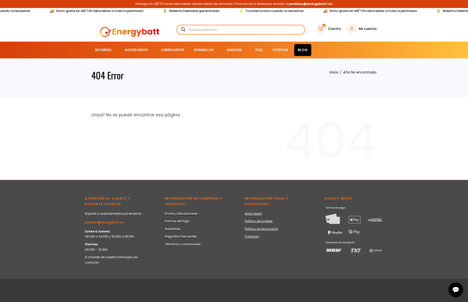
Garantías (172, 229)
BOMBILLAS (204, 49)
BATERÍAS (103, 49)
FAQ (259, 49)
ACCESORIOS (136, 49)
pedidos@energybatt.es (104, 222)
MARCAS (234, 49)
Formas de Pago (177, 221)
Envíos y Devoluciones (181, 213)
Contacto (252, 236)
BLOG (303, 49)
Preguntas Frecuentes (181, 236)
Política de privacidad (261, 229)
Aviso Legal (253, 213)
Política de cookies (259, 221)
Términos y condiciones (183, 244)
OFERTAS (280, 49)
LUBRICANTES (172, 49)
